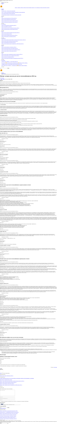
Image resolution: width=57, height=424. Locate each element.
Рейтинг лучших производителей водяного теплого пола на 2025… (9, 413)
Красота (3, 31)
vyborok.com (55, 367)
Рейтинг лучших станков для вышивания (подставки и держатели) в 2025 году (12, 54)
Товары (3, 45)
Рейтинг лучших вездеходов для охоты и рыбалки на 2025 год (10, 20)
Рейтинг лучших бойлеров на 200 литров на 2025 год (9, 42)
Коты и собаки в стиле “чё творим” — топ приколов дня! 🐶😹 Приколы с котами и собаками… (14, 65)
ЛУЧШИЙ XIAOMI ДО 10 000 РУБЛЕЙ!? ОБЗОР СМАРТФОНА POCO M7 (12, 64)
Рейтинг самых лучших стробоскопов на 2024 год (6, 375)
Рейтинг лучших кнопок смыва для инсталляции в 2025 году (10, 48)
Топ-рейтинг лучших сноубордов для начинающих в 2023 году (8, 418)
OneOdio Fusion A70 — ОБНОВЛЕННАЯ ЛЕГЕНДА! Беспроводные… (9, 412)
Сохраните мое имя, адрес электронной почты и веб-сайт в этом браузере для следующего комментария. (14, 401)
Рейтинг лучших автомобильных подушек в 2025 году (9, 19)
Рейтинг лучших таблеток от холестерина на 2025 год (9, 36)
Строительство (4, 38)
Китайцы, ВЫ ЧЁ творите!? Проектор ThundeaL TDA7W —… (8, 417)
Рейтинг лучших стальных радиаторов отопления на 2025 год (10, 41)
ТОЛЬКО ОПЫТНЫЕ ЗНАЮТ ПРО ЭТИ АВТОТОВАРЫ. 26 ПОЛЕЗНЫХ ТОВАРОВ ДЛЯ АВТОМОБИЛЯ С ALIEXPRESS (17, 378)
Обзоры (3, 9)
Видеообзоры (3, 60)
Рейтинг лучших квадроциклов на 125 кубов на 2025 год (9, 18)
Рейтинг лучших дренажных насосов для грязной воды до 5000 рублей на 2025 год (13, 43)
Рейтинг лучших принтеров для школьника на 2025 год (9, 25)
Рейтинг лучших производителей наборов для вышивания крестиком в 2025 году (12, 58)
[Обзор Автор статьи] (1, 372)
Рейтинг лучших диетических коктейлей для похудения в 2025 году (11, 32)
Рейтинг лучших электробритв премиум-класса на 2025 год (9, 35)
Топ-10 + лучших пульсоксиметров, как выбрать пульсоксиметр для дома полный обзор (13, 12)
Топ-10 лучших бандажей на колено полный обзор (8, 13)
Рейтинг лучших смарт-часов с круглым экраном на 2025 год (10, 29)
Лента (2, 3)
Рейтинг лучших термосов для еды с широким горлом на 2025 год (10, 55)
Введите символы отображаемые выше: (9, 404)
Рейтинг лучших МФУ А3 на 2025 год (7, 26)
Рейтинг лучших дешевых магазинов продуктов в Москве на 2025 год (11, 49)
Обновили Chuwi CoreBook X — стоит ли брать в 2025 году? (10, 61)
